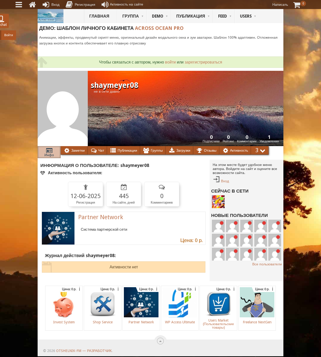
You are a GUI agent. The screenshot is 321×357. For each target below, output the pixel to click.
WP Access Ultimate (180, 322)
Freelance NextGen (257, 322)
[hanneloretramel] (246, 240)
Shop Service (103, 322)
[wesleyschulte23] (232, 226)
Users (246, 16)
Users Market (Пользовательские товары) (218, 324)
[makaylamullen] (260, 240)
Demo (157, 16)
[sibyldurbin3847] (274, 240)
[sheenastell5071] (246, 254)
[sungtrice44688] (218, 254)
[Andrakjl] (232, 240)
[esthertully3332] (232, 254)
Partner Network (100, 217)
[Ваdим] (218, 201)
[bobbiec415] (260, 254)
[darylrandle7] (246, 226)
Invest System (64, 322)
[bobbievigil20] (218, 240)
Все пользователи (267, 264)
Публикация (190, 16)
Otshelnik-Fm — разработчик (84, 351)
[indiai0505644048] (274, 226)
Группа (130, 16)
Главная (99, 16)
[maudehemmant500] (260, 226)
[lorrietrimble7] (274, 254)
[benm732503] (218, 226)
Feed (222, 16)
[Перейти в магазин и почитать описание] (58, 228)
